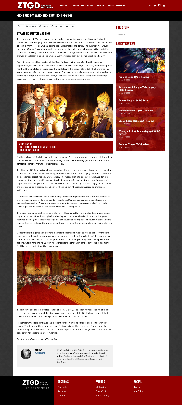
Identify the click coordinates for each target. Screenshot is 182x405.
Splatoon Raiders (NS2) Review (136, 110)
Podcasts (62, 387)
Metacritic (101, 387)
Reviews (63, 5)
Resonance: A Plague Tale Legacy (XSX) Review (137, 88)
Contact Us (100, 5)
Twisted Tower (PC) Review (134, 144)
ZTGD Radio (74, 5)
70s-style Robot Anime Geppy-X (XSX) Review (139, 132)
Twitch (61, 395)
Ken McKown (40, 352)
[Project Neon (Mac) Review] (140, 63)
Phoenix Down (87, 5)
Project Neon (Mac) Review (134, 76)
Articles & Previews (116, 5)
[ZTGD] (35, 9)
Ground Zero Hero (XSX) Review (136, 120)
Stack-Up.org (102, 395)
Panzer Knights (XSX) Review (134, 100)
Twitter (138, 387)
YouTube (138, 391)
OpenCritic (101, 391)
